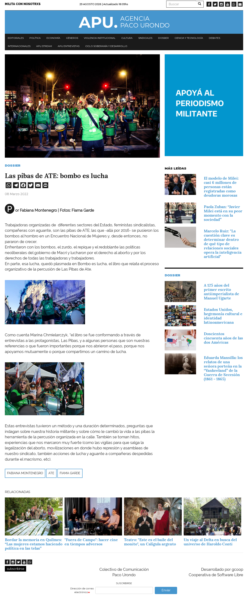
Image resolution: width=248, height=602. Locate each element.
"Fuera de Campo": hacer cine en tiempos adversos (91, 542)
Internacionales (19, 46)
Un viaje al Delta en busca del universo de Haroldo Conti (210, 542)
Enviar (166, 590)
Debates (214, 37)
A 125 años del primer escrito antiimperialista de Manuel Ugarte (221, 292)
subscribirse (15, 569)
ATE (51, 473)
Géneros (72, 37)
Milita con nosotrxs (22, 4)
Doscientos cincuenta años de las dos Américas (223, 338)
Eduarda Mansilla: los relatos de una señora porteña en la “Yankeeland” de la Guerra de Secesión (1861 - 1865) (223, 368)
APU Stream (44, 46)
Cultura (127, 37)
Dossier (163, 37)
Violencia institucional (99, 37)
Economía (53, 37)
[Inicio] (124, 22)
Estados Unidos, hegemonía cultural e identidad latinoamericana (223, 316)
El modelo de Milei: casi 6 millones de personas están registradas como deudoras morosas (221, 187)
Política (35, 37)
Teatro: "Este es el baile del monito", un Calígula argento (150, 542)
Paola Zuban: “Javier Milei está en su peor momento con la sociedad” (223, 213)
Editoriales (16, 37)
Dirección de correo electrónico (82, 590)
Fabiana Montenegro (25, 473)
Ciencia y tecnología (189, 37)
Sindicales (145, 37)
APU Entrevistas (68, 46)
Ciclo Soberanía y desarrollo (106, 46)
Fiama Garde (70, 473)
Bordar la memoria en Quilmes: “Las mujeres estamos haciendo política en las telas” (33, 544)
